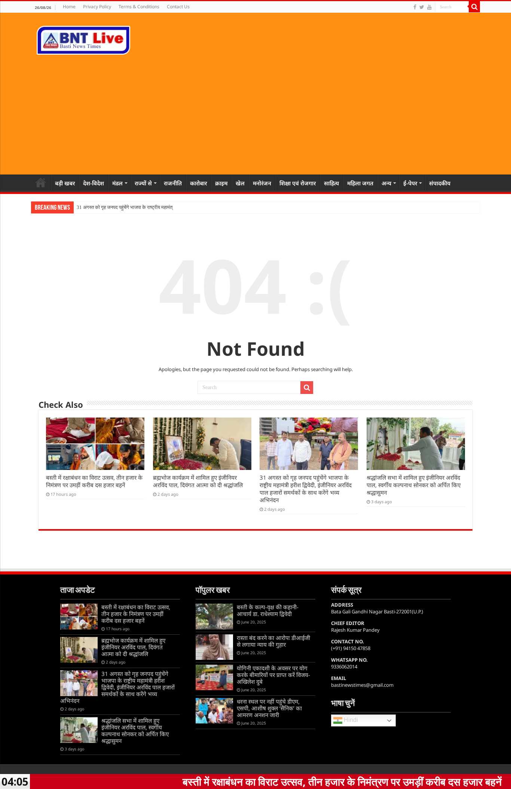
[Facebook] (415, 7)
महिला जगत (360, 183)
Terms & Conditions (139, 6)
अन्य (386, 183)
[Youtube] (429, 7)
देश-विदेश (93, 183)
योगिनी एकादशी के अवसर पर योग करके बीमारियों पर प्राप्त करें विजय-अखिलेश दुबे (273, 674)
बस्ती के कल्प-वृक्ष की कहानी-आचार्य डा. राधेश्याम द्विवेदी (268, 610)
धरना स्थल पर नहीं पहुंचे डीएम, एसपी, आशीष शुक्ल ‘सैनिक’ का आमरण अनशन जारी (269, 708)
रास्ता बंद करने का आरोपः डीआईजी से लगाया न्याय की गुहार (273, 641)
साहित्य (331, 183)
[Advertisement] (255, 110)
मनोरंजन (262, 183)
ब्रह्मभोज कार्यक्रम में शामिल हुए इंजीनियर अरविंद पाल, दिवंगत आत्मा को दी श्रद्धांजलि (198, 481)
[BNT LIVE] (83, 39)
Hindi (350, 720)
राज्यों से (143, 183)
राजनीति (173, 183)
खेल (240, 183)
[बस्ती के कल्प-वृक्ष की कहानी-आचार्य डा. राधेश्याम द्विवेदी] (214, 616)
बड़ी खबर (65, 183)
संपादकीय (439, 183)
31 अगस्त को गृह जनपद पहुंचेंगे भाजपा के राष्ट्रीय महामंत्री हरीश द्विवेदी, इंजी (141, 207)
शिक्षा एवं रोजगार (297, 183)
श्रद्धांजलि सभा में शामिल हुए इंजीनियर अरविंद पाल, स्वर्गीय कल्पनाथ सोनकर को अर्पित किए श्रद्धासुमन (413, 485)
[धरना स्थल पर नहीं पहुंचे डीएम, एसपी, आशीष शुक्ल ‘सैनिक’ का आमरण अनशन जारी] (214, 710)
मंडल (117, 183)
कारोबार (198, 183)
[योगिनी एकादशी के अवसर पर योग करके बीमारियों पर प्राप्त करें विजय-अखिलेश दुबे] (214, 677)
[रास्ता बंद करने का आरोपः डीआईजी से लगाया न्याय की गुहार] (214, 647)
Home (69, 6)
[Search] (474, 6)
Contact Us (178, 6)
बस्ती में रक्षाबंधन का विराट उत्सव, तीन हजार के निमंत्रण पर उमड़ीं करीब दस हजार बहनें (94, 481)
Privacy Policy (97, 6)
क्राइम (221, 183)
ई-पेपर (410, 183)
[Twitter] (422, 7)
